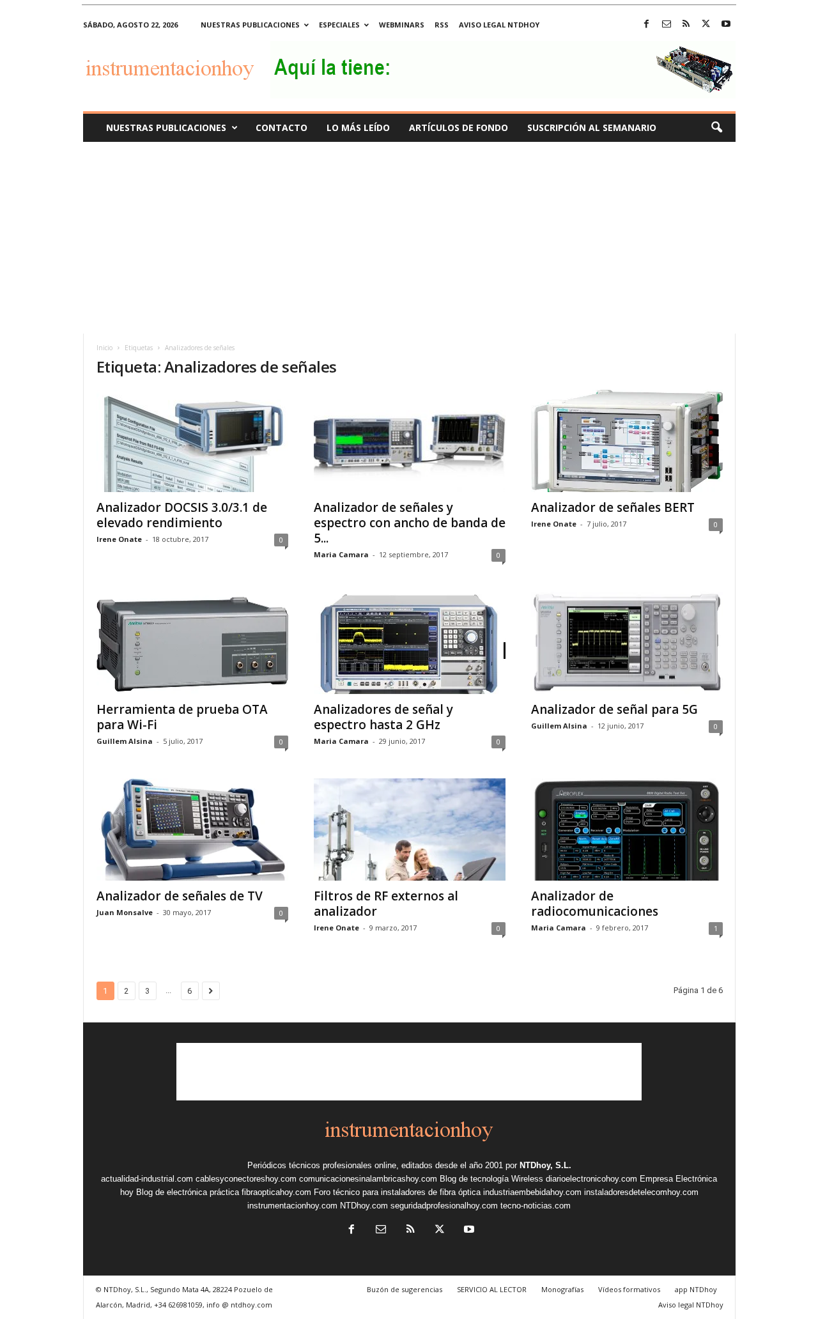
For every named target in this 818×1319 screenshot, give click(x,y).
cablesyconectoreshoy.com (246, 1179)
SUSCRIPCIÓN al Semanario (591, 127)
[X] (706, 24)
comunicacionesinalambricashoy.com (368, 1179)
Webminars (401, 24)
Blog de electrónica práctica (187, 1192)
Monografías (562, 1289)
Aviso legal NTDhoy (499, 24)
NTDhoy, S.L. (545, 1165)
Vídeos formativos (629, 1289)
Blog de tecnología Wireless (491, 1179)
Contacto (281, 127)
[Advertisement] (409, 237)
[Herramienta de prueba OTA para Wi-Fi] (192, 643)
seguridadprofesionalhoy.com (444, 1205)
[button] (716, 128)
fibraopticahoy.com (276, 1192)
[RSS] (686, 24)
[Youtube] (726, 24)
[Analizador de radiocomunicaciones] (627, 829)
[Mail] (666, 24)
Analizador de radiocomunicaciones (594, 904)
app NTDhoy (696, 1289)
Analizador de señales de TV (179, 896)
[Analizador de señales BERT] (627, 441)
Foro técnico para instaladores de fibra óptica (397, 1192)
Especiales (339, 24)
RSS (442, 24)
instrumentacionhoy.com (292, 1205)
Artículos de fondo (458, 127)
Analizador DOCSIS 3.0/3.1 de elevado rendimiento (181, 515)
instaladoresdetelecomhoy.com (641, 1192)
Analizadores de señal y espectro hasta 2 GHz (383, 717)
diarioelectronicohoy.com (591, 1179)
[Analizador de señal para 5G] (627, 643)
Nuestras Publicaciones (166, 127)
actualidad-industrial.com (147, 1179)
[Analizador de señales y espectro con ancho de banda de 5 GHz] (409, 441)
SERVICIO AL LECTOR (492, 1289)
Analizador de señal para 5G (614, 709)
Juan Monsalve (124, 912)
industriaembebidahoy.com (532, 1192)
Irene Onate (119, 539)
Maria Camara (341, 554)
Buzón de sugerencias (404, 1289)
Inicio (104, 347)
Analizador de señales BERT (613, 507)
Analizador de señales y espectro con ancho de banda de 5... (409, 522)
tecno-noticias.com (535, 1205)
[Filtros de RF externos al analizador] (409, 829)
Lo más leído (358, 127)
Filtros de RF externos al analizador (386, 904)
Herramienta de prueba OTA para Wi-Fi (182, 717)
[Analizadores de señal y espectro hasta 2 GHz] (409, 643)
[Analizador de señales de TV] (192, 829)
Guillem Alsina (124, 741)
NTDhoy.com (364, 1205)
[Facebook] (646, 24)
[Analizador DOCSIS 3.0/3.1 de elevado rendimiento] (192, 441)
